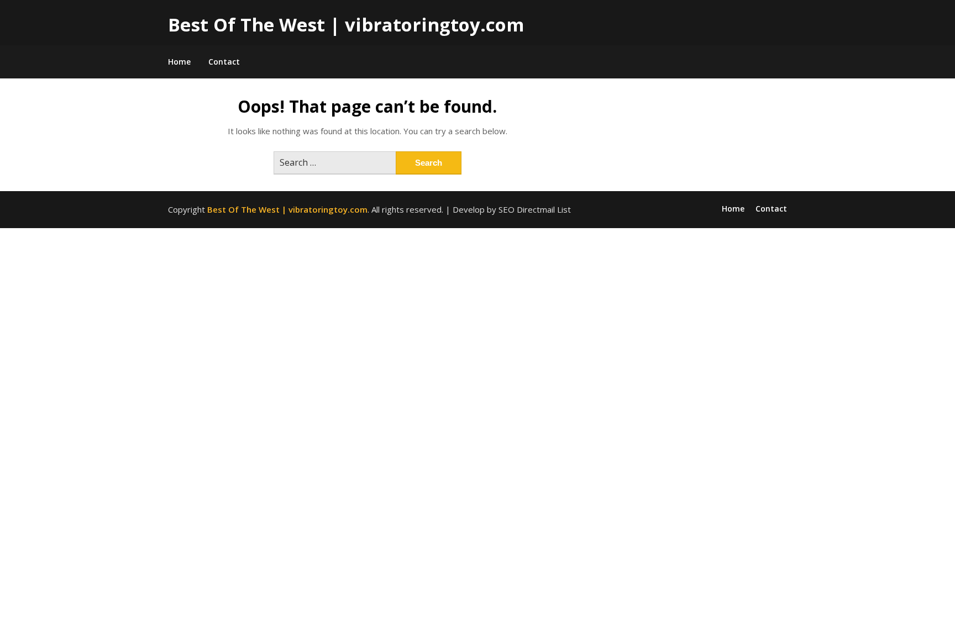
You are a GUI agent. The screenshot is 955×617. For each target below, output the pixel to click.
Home (179, 61)
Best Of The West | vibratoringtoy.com (346, 24)
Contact (224, 61)
